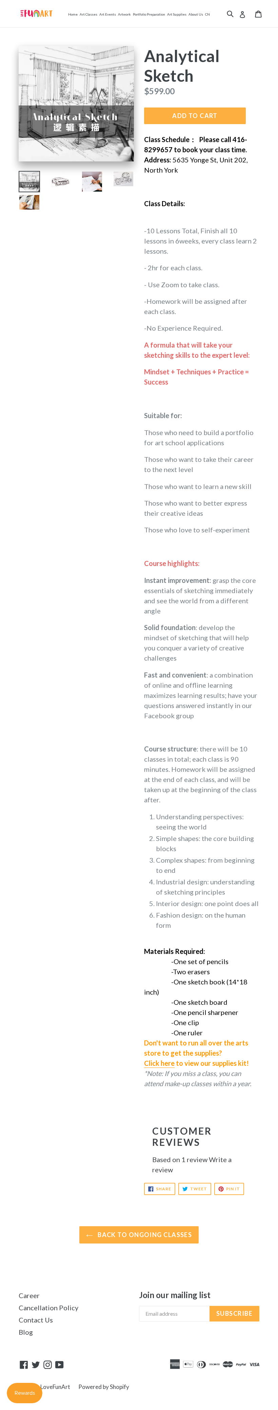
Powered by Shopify (103, 1386)
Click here (159, 1063)
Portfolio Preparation (149, 14)
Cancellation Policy (48, 1308)
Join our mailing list (175, 1295)
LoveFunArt (55, 1386)
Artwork (124, 14)
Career (29, 1295)
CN (207, 14)
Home (73, 14)
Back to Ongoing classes (144, 1234)
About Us (195, 14)
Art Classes (88, 14)
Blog (26, 1332)
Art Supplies (176, 14)
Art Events (107, 14)
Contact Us (36, 1320)
